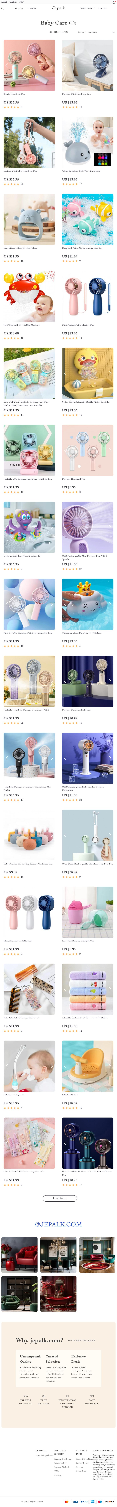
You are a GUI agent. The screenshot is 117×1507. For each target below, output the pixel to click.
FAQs (56, 1471)
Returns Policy (60, 1463)
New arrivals (87, 8)
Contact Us (81, 1471)
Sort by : (81, 32)
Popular (32, 8)
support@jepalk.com (45, 1456)
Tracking (57, 1475)
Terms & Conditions (84, 1459)
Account (79, 1467)
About (4, 2)
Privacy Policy (82, 1463)
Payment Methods (61, 1467)
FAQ (21, 2)
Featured (103, 8)
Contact (13, 2)
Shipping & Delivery (62, 1459)
